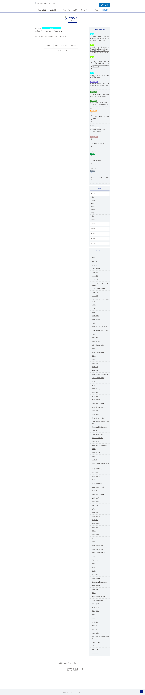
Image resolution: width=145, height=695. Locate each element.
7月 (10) (93, 200)
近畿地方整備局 (96, 578)
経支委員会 (95, 527)
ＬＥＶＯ (94, 645)
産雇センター (95, 505)
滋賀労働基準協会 (97, 469)
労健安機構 (95, 337)
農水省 (94, 567)
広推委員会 (95, 410)
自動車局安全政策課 (97, 549)
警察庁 (94, 563)
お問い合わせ (104, 5)
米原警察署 (95, 512)
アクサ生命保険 (96, 268)
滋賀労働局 (93, 110)
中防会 (94, 308)
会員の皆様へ (54, 10)
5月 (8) (93, 206)
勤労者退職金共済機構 (98, 345)
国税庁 (94, 359)
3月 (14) (93, 212)
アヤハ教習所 (95, 272)
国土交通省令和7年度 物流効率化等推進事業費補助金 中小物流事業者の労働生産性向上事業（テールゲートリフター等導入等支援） (99, 50)
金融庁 (94, 614)
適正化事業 (105, 10)
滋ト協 (51, 28)
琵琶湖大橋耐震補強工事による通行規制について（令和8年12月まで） (99, 85)
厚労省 (94, 348)
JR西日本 (94, 261)
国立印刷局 (95, 363)
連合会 (94, 593)
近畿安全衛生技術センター (99, 582)
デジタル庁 (95, 279)
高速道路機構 (95, 633)
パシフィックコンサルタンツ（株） (100, 284)
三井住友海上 (95, 292)
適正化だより (95, 607)
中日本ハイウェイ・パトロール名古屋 (100, 300)
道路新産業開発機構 (97, 600)
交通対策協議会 (96, 319)
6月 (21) (93, 203)
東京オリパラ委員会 (97, 438)
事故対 (94, 312)
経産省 (94, 531)
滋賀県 (94, 479)
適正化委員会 (95, 604)
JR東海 (94, 257)
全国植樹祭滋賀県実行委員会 (100, 330)
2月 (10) (93, 216)
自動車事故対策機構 (96, 127)
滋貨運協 (94, 460)
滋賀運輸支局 (94, 137)
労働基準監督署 (96, 341)
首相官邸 (94, 625)
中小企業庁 (95, 296)
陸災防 (94, 618)
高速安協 (93, 153)
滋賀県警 (93, 170)
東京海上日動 (95, 441)
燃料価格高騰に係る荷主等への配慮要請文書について (99, 76)
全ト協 (94, 323)
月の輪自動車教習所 (97, 434)
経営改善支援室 (96, 523)
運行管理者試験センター (99, 596)
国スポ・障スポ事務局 (98, 352)
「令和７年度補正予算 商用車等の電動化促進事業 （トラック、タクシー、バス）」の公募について (101, 64)
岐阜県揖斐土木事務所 (98, 403)
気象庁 (94, 449)
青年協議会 (95, 622)
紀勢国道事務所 (96, 516)
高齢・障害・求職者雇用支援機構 (100, 637)
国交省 (92, 44)
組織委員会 (95, 520)
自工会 (94, 556)
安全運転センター (97, 389)
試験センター (95, 560)
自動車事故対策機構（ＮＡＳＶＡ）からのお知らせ (99, 130)
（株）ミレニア (96, 642)
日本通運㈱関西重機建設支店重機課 (100, 422)
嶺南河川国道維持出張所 (99, 407)
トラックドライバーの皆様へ (101, 177)
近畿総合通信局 (96, 585)
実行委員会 (95, 396)
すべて (94, 254)
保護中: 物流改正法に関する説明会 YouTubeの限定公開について (99, 103)
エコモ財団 (95, 276)
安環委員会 (95, 392)
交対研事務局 (95, 316)
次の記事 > (73, 45)
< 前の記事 (49, 45)
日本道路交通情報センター (99, 427)
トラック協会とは (42, 10)
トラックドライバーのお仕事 (69, 10)
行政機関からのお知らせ (99, 143)
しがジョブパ (95, 265)
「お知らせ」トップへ (61, 50)
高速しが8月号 (97, 160)
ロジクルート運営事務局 (99, 288)
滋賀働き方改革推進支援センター (100, 464)
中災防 (94, 305)
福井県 (94, 509)
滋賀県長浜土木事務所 (98, 494)
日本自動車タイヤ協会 (98, 418)
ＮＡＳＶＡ (95, 649)
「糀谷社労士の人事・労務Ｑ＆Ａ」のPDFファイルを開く (51, 36)
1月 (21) (93, 219)
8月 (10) (93, 197)
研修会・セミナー (86, 10)
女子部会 (94, 385)
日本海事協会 (95, 414)
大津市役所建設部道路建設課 (100, 374)
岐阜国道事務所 (96, 399)
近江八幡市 (95, 574)
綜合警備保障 (95, 534)
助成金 (97, 10)
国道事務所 (95, 367)
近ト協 (94, 571)
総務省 (94, 538)
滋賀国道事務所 (96, 476)
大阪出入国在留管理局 (98, 378)
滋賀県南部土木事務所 (98, 487)
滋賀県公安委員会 (97, 483)
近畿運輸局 (93, 92)
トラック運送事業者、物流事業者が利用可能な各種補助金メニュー (99, 95)
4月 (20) (93, 209)
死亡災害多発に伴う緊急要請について (101, 117)
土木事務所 (95, 370)
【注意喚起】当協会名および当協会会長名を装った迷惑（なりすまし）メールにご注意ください (99, 38)
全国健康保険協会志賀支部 (99, 326)
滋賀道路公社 (94, 81)
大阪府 (94, 381)
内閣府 (94, 334)
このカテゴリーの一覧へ (61, 45)
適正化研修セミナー (97, 611)
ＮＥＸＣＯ (95, 653)
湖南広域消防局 (96, 452)
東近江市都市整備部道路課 (99, 445)
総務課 (94, 541)
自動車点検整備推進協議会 (99, 552)
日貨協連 (94, 430)
